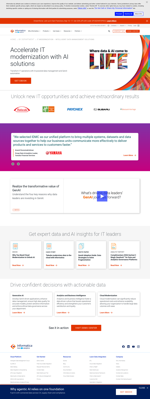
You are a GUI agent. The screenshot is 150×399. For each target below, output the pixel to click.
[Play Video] (102, 195)
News (117, 364)
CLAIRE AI (13, 364)
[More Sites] (138, 25)
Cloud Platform (15, 357)
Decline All (128, 14)
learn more (17, 313)
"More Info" (82, 8)
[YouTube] (133, 346)
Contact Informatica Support (124, 379)
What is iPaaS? (93, 367)
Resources (67, 31)
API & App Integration (16, 373)
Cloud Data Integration (96, 364)
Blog (64, 364)
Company (114, 25)
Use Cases (56, 31)
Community (66, 367)
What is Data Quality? (95, 376)
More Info (138, 14)
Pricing (130, 25)
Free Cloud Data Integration (44, 364)
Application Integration (96, 382)
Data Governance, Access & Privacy (19, 382)
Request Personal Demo (43, 367)
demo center (133, 31)
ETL (91, 360)
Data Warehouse (94, 370)
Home (13, 39)
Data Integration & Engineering (18, 370)
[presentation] (12, 163)
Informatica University (69, 373)
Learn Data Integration (98, 357)
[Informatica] (18, 31)
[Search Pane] (109, 31)
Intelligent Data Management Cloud (19, 360)
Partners (77, 31)
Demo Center (40, 360)
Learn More (111, 21)
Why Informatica (33, 31)
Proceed (119, 14)
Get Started (41, 357)
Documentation (67, 370)
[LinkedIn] (128, 346)
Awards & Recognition (122, 370)
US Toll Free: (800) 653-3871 (98, 25)
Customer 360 (93, 379)
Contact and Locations (122, 373)
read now (16, 265)
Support (122, 25)
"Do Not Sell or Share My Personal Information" (113, 8)
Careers (118, 367)
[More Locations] (108, 25)
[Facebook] (123, 346)
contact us (119, 31)
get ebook (21, 81)
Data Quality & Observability (17, 376)
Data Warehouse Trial (42, 373)
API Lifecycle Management (44, 376)
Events (65, 360)
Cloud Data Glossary (68, 376)
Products (46, 31)
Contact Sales (40, 370)
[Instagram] (138, 346)
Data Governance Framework (97, 373)
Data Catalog (13, 367)
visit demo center (86, 328)
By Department (26, 39)
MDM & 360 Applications (17, 379)
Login (134, 25)
